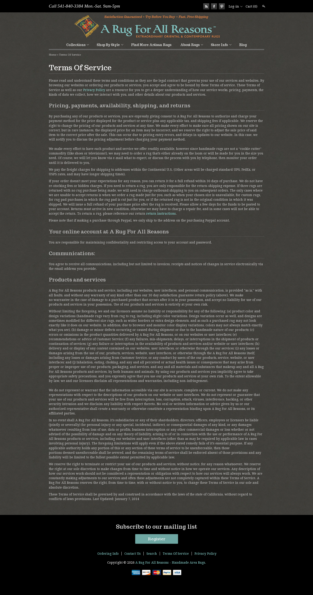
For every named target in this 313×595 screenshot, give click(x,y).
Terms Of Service (70, 54)
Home (52, 54)
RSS (206, 6)
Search (263, 6)
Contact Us (132, 553)
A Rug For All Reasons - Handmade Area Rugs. (170, 562)
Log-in (234, 6)
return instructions (161, 213)
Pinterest (222, 6)
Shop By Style (108, 45)
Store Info (219, 45)
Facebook (214, 6)
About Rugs (190, 45)
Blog (243, 45)
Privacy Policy (94, 90)
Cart (251, 6)
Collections (75, 45)
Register (156, 538)
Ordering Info (108, 553)
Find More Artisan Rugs (151, 45)
